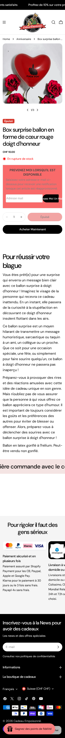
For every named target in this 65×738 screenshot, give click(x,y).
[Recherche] (53, 22)
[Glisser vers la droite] (37, 110)
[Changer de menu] (4, 22)
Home (6, 39)
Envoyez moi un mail (51, 198)
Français (8, 689)
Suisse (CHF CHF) (38, 689)
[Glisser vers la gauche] (28, 110)
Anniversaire (23, 39)
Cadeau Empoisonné (27, 721)
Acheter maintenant (32, 229)
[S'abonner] (58, 647)
